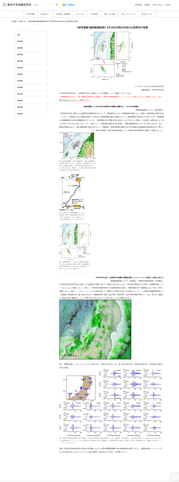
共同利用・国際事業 (63, 14)
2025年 (20, 41)
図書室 (147, 5)
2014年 (20, 114)
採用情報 (138, 5)
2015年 (20, 107)
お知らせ (22, 21)
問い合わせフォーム (67, 100)
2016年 (20, 101)
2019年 (20, 81)
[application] (95, 329)
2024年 (20, 48)
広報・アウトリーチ (128, 14)
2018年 (20, 87)
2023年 (20, 54)
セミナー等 (80, 14)
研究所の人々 (45, 14)
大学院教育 (94, 14)
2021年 (20, 68)
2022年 (20, 61)
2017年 (20, 94)
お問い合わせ (157, 5)
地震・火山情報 (109, 14)
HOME (14, 21)
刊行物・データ (146, 14)
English (168, 5)
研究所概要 (31, 14)
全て (19, 35)
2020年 (20, 74)
